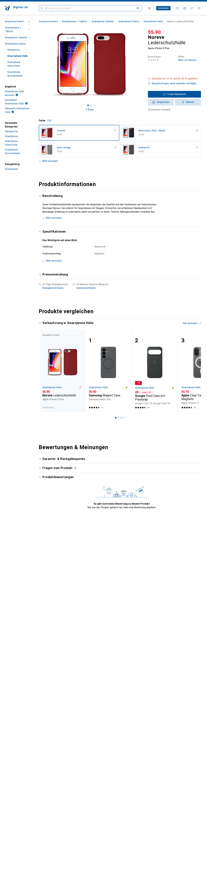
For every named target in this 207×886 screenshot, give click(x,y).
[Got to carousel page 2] (90, 105)
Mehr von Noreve (187, 58)
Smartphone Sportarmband (14, 74)
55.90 (154, 32)
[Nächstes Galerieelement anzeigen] (141, 65)
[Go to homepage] (16, 8)
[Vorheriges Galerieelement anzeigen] (38, 65)
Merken (190, 102)
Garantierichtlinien (86, 288)
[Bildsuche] (138, 8)
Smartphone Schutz (15, 43)
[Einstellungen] (149, 8)
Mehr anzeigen (50, 161)
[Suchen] (42, 8)
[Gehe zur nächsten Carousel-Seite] (195, 371)
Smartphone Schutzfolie (13, 64)
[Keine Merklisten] (191, 8)
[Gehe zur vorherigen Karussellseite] (44, 371)
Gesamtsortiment (14, 21)
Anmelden (163, 8)
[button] (174, 78)
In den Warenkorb (176, 94)
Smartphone (11, 136)
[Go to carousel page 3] (120, 418)
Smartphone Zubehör (16, 37)
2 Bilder (90, 109)
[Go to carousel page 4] (123, 418)
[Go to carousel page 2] (118, 418)
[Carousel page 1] (88, 105)
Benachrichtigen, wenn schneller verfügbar (174, 83)
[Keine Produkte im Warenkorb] (199, 8)
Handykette (13, 49)
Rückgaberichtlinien (52, 288)
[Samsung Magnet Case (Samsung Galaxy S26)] (108, 371)
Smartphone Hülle (17, 56)
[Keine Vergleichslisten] (184, 8)
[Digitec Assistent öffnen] (177, 8)
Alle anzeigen (190, 323)
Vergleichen (163, 102)
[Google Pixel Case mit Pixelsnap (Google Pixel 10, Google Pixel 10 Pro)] (154, 371)
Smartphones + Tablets (13, 29)
